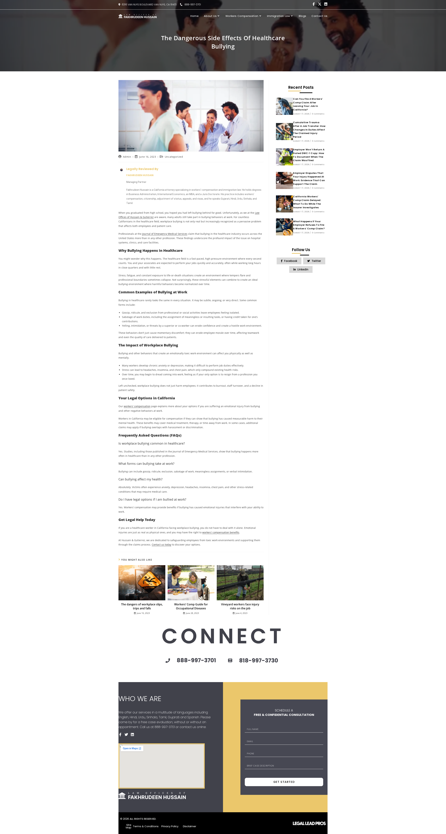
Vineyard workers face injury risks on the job (240, 606)
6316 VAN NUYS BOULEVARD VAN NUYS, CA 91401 (149, 4)
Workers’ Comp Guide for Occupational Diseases (191, 606)
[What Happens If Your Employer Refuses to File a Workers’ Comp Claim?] (284, 226)
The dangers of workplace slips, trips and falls (142, 606)
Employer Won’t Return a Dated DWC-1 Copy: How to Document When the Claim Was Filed (308, 155)
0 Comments (318, 114)
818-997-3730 (258, 660)
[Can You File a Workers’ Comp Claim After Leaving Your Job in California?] (284, 106)
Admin (127, 156)
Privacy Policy (169, 826)
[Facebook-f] (313, 4)
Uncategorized (174, 156)
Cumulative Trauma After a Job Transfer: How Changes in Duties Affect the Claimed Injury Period (309, 130)
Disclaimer (189, 826)
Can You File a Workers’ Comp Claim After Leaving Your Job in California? (308, 104)
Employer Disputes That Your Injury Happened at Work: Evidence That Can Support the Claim (309, 178)
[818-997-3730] (230, 660)
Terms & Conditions (146, 826)
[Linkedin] (326, 4)
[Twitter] (126, 734)
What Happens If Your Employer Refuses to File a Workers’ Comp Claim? (309, 225)
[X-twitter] (319, 4)
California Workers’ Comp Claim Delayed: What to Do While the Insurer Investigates (307, 202)
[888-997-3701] (167, 660)
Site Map (128, 826)
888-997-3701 (191, 4)
